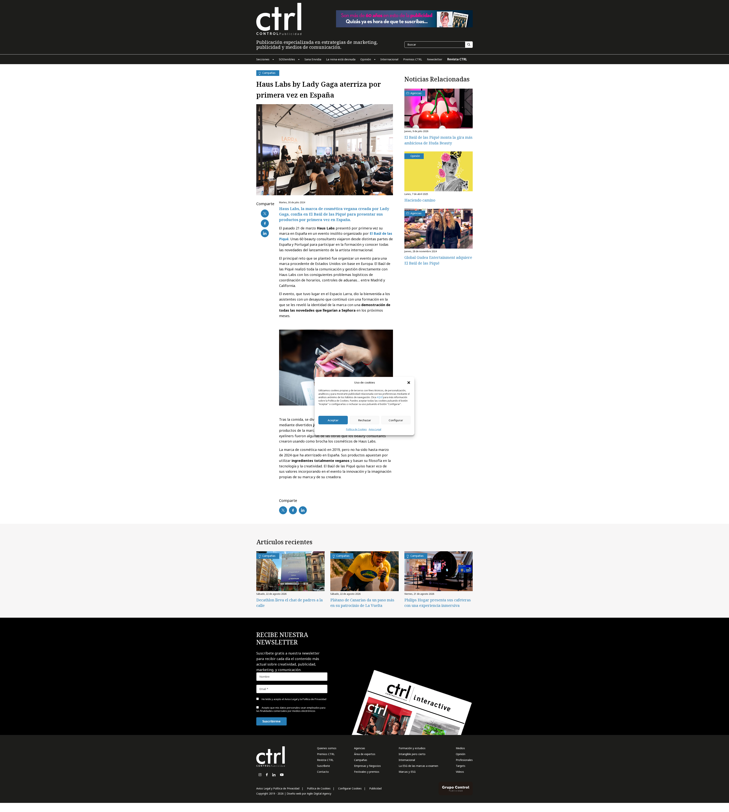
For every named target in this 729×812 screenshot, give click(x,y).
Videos (460, 771)
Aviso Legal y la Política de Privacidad (305, 699)
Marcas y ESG (407, 771)
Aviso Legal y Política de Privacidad (277, 788)
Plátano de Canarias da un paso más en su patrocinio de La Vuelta (362, 602)
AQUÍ (380, 397)
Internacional (407, 760)
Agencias (359, 748)
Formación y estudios (412, 748)
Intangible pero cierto (412, 754)
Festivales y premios (366, 771)
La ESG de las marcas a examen (418, 766)
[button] (409, 382)
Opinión (460, 754)
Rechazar (364, 420)
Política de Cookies (356, 429)
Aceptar (333, 420)
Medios (460, 748)
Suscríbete (323, 766)
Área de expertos (364, 754)
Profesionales (464, 760)
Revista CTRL (325, 760)
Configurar (396, 420)
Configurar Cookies (350, 788)
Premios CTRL (326, 754)
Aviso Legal (375, 429)
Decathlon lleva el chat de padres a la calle (289, 602)
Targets (460, 766)
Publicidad (375, 788)
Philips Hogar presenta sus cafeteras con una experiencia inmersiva (437, 602)
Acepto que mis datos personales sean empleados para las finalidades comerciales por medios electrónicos (290, 709)
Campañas (360, 760)
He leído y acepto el (293, 699)
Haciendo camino (419, 200)
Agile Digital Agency (319, 793)
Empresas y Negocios (367, 766)
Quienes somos (326, 748)
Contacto (323, 771)
